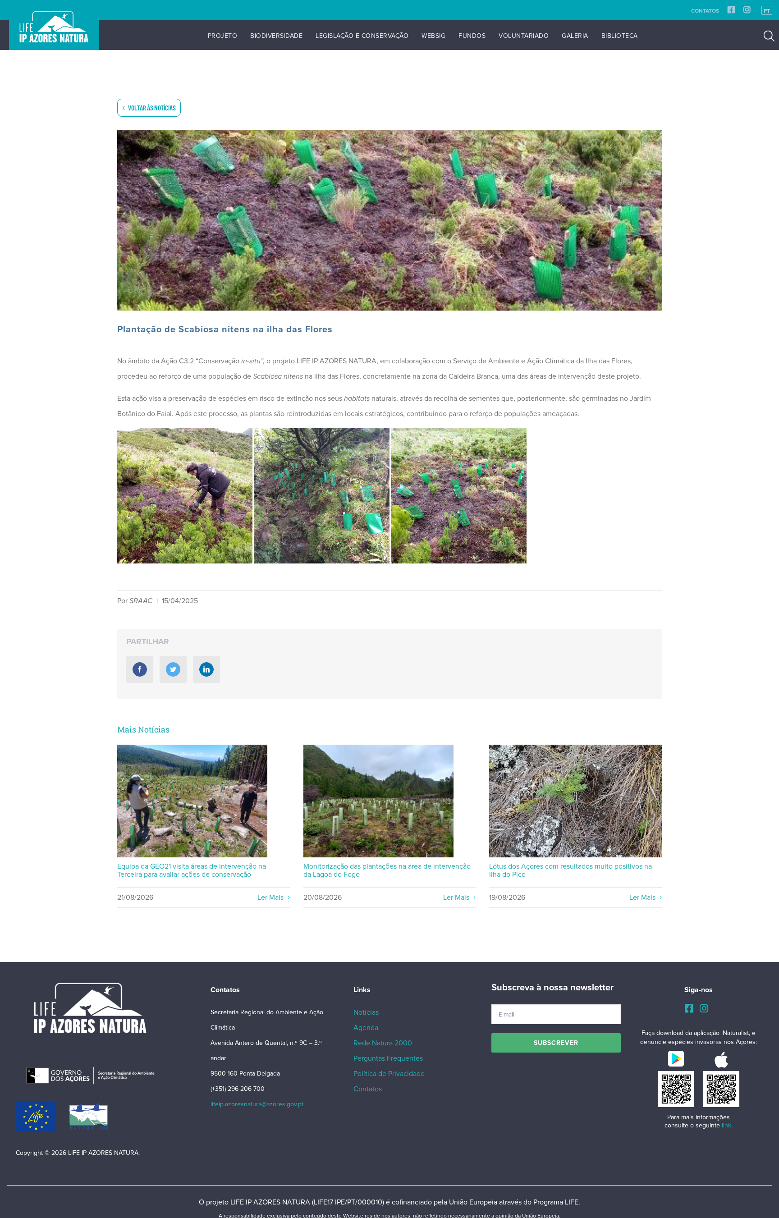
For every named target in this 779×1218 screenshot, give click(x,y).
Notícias (366, 1012)
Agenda (365, 1027)
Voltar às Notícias (151, 108)
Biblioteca (619, 36)
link (726, 1125)
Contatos (705, 11)
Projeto (223, 36)
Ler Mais (271, 897)
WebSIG (433, 36)
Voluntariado (524, 36)
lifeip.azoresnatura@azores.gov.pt (257, 1104)
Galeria (575, 36)
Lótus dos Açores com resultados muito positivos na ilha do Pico (576, 801)
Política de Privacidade (389, 1073)
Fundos (472, 36)
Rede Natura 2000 (382, 1043)
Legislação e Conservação (362, 36)
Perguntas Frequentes (388, 1058)
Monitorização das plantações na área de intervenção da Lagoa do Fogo (378, 801)
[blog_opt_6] (389, 220)
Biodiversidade (276, 36)
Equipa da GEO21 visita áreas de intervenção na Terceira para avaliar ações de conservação (192, 801)
